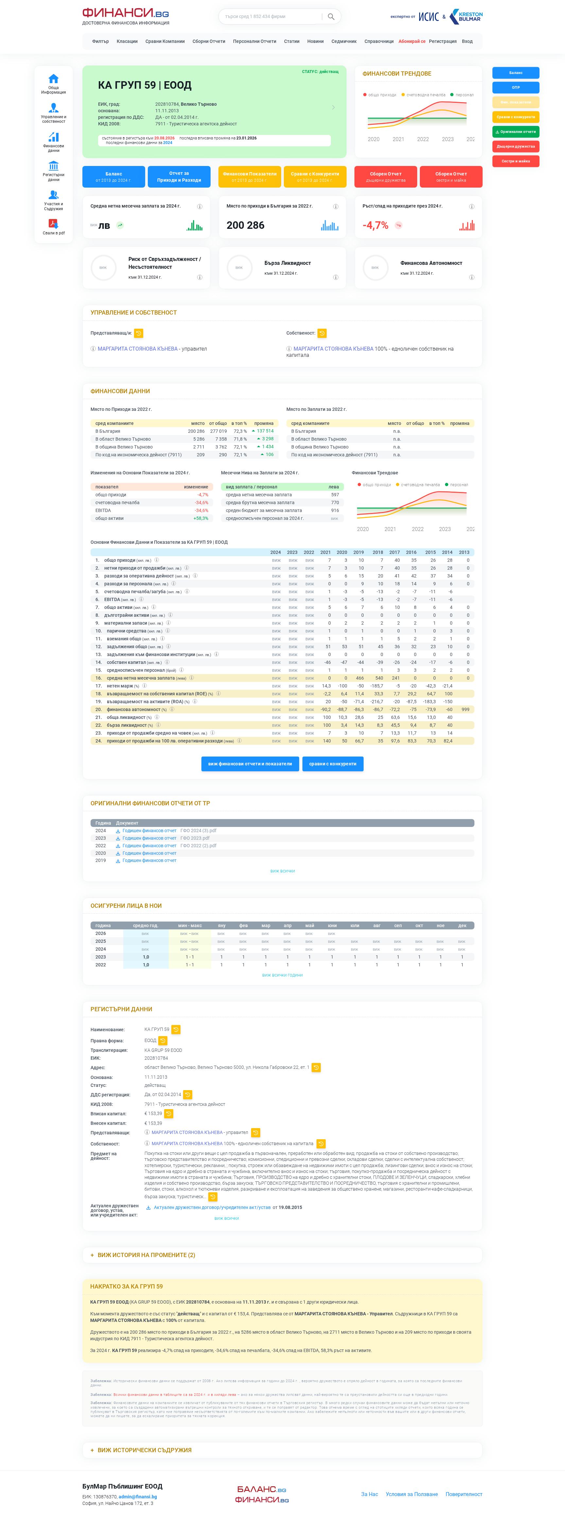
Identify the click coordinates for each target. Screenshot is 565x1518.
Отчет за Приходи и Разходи (179, 177)
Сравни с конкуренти (516, 117)
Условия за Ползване (412, 1494)
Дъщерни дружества (516, 146)
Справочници (379, 41)
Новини (315, 41)
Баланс (113, 176)
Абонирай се (412, 41)
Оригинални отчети (518, 132)
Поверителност (464, 1494)
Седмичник (344, 41)
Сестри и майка (516, 161)
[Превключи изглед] (333, 107)
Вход (467, 41)
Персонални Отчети (254, 41)
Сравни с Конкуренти (315, 176)
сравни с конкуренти (333, 763)
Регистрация (443, 41)
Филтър (100, 41)
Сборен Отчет (386, 176)
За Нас (369, 1494)
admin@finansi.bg (138, 1496)
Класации (127, 41)
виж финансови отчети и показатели (250, 763)
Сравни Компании (165, 41)
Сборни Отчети (209, 41)
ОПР (516, 87)
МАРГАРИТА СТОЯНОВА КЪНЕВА (138, 349)
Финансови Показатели (250, 176)
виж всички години (282, 975)
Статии (292, 41)
